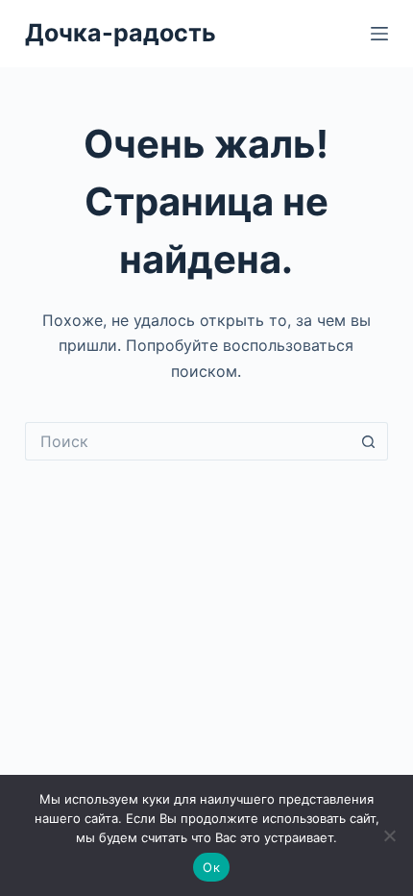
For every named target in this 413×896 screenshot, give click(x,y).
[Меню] (379, 33)
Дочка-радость (120, 32)
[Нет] (389, 835)
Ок (211, 867)
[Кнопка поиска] (369, 441)
